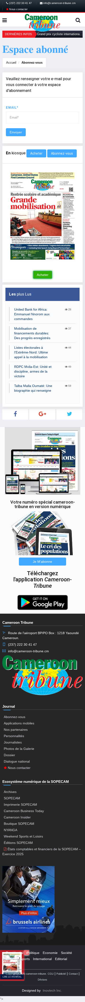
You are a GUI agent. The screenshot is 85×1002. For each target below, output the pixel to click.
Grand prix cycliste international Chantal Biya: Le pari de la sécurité (60, 34)
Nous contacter (18, 9)
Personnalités (14, 736)
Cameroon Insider (17, 817)
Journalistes (13, 742)
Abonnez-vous (31, 62)
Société (66, 953)
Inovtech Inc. (52, 990)
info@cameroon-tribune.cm (59, 3)
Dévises (42, 979)
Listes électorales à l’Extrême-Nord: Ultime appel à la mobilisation (31, 352)
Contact (73, 973)
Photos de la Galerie (19, 749)
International (42, 959)
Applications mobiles (19, 723)
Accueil (11, 62)
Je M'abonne (42, 561)
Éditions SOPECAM (18, 843)
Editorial (61, 959)
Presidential (14, 953)
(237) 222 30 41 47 (20, 3)
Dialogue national (17, 761)
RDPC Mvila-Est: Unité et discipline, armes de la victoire (32, 371)
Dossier (9, 755)
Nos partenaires (16, 729)
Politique (33, 953)
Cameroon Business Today (24, 811)
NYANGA (10, 830)
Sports (25, 959)
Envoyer (16, 132)
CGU (51, 973)
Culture (11, 959)
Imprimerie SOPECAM (20, 804)
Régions (12, 965)
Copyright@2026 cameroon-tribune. (26, 973)
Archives (10, 792)
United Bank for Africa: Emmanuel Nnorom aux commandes (32, 314)
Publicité (61, 973)
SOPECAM (12, 798)
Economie (50, 953)
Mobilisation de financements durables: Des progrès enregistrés (32, 333)
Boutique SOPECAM (19, 823)
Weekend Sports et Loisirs (23, 836)
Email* (12, 107)
